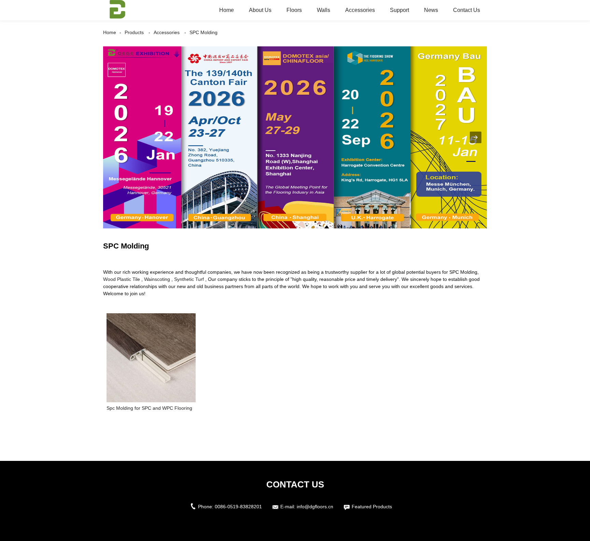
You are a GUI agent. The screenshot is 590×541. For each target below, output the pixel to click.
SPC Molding (203, 32)
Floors (294, 10)
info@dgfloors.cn (315, 506)
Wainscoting (157, 279)
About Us (260, 10)
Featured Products (372, 506)
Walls (323, 10)
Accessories (360, 10)
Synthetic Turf (189, 279)
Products (134, 32)
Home (226, 10)
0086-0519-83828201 (238, 506)
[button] (475, 137)
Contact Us (466, 10)
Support (399, 10)
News (431, 10)
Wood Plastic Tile (121, 279)
